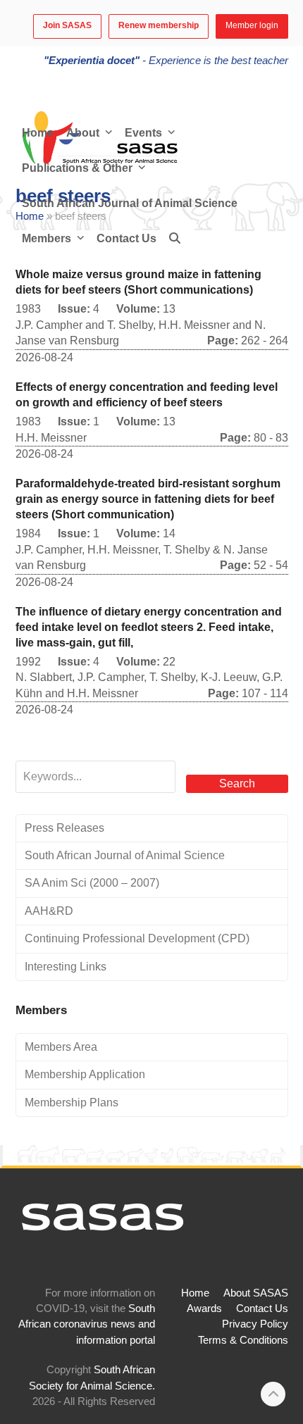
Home (195, 1293)
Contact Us (262, 1308)
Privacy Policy (255, 1324)
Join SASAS (67, 25)
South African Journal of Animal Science (125, 855)
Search (237, 783)
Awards (204, 1308)
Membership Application (85, 1074)
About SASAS (255, 1293)
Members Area (61, 1047)
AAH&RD (49, 911)
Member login (251, 25)
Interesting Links (65, 967)
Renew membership (158, 25)
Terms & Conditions (243, 1340)
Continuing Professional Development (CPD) (137, 938)
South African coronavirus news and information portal (86, 1324)
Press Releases (64, 828)
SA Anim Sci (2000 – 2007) (92, 883)
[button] (175, 238)
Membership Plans (71, 1102)
